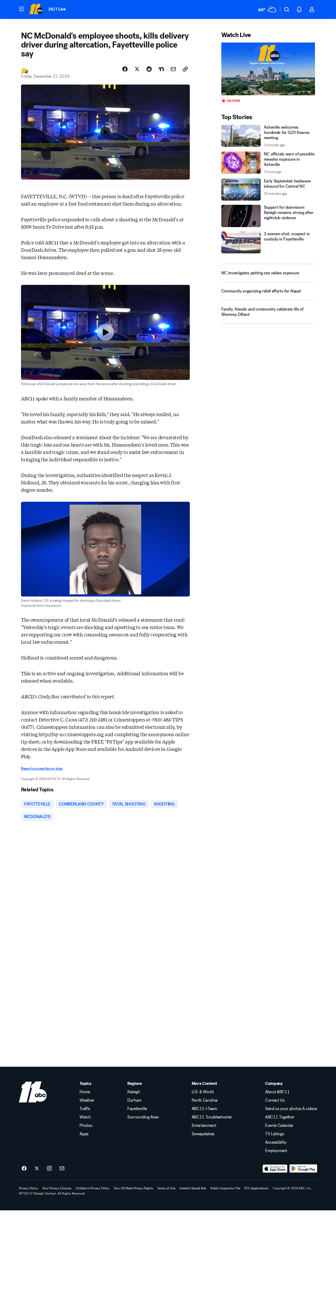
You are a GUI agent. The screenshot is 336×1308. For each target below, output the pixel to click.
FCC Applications (256, 1188)
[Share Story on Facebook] (124, 69)
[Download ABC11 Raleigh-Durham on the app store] (275, 1168)
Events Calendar (279, 1125)
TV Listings (274, 1134)
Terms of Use (166, 1188)
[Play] (268, 69)
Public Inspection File (225, 1188)
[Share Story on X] (137, 69)
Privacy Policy (28, 1188)
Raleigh (133, 1092)
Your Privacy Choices (56, 1188)
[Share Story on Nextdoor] (161, 69)
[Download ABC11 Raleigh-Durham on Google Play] (303, 1168)
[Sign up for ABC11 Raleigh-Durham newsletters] (62, 1168)
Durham (134, 1100)
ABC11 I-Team (204, 1109)
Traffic (85, 1109)
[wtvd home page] (33, 1091)
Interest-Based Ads (193, 1188)
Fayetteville (137, 1109)
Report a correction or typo (41, 768)
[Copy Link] (185, 69)
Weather (87, 1100)
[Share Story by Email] (173, 69)
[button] (21, 9)
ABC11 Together (280, 1117)
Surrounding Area (143, 1117)
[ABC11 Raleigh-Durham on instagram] (49, 1168)
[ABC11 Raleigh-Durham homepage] (36, 9)
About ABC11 (277, 1092)
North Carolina (205, 1100)
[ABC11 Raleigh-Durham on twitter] (37, 1168)
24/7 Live (57, 9)
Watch (85, 1117)
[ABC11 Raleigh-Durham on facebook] (24, 1168)
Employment (276, 1151)
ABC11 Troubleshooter (212, 1117)
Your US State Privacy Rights (133, 1188)
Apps (84, 1134)
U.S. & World (203, 1092)
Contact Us (275, 1100)
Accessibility (276, 1142)
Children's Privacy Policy (92, 1188)
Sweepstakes (203, 1134)
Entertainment (204, 1125)
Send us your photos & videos (291, 1109)
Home (85, 1092)
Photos (86, 1125)
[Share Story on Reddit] (149, 69)
